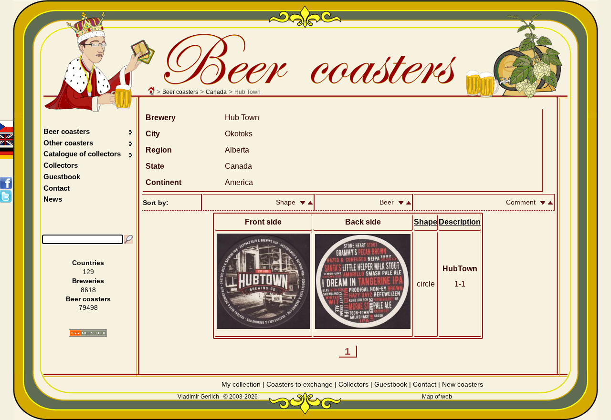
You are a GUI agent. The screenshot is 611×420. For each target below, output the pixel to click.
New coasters (462, 384)
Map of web (437, 396)
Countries (88, 262)
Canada (216, 92)
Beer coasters (180, 92)
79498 (88, 307)
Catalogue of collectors (82, 154)
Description (460, 222)
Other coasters (69, 143)
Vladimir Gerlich (198, 396)
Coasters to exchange (299, 384)
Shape (425, 222)
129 (88, 272)
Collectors (60, 165)
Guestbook (61, 177)
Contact (56, 188)
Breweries (88, 281)
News (52, 199)
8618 (88, 290)
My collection (241, 384)
